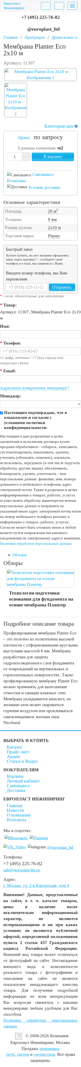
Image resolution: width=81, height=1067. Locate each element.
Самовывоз (18, 785)
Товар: (8, 305)
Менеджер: (10, 396)
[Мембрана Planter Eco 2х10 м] (40, 75)
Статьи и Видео (22, 761)
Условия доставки (44, 187)
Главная (14, 805)
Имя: (5, 326)
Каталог (14, 747)
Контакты (16, 819)
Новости (15, 810)
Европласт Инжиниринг (14, 5)
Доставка (16, 790)
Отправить (62, 287)
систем (23, 1054)
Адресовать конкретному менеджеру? (34, 388)
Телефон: (10, 343)
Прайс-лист (18, 751)
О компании (19, 815)
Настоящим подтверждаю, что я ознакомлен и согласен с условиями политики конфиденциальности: (35, 420)
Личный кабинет (23, 780)
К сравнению (44, 164)
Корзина (15, 776)
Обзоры (19, 554)
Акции (13, 756)
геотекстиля (44, 1054)
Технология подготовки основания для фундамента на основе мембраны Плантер (41, 599)
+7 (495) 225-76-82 (40, 17)
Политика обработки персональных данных (36, 543)
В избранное (36, 164)
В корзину (52, 156)
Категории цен (61, 126)
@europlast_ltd (43, 29)
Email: (8, 371)
